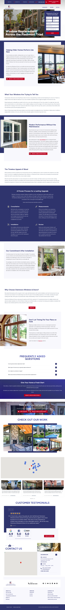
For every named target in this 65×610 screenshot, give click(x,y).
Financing (50, 592)
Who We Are (8, 592)
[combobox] (52, 26)
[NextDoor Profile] (54, 583)
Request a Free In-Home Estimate (53, 2)
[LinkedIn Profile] (52, 583)
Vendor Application (52, 599)
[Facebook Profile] (43, 583)
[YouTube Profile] (48, 583)
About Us (32, 307)
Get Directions (44, 561)
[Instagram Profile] (45, 583)
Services (32, 590)
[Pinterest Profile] (57, 583)
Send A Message (23, 411)
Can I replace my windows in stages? (15, 371)
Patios (57, 7)
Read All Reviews (49, 536)
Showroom (44, 554)
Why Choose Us (9, 594)
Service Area (50, 594)
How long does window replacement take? (16, 363)
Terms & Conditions (16, 607)
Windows (44, 7)
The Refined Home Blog (11, 595)
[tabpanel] (32, 438)
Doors (51, 7)
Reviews (7, 599)
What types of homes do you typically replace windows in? (19, 367)
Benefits (8, 597)
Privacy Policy (9, 607)
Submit (52, 33)
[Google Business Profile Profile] (50, 583)
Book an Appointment (53, 595)
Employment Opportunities (54, 597)
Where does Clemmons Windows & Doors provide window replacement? (22, 374)
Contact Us (51, 590)
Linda (34, 498)
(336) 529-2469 (45, 571)
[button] (20, 563)
